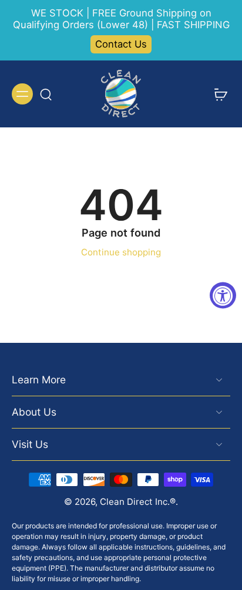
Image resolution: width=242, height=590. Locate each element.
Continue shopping (121, 252)
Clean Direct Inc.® (138, 501)
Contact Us (121, 44)
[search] (46, 94)
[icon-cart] (217, 94)
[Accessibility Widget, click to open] (223, 295)
